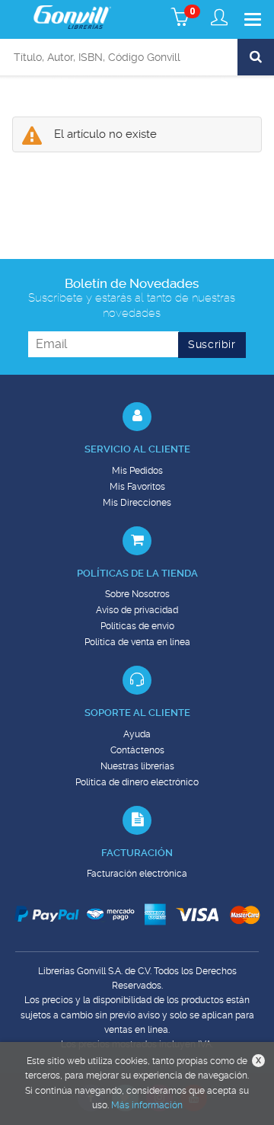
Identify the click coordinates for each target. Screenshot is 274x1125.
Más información (147, 1105)
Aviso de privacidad (137, 610)
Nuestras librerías (137, 766)
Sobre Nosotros (137, 594)
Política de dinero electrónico (137, 782)
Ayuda (137, 734)
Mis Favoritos (137, 486)
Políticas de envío (137, 626)
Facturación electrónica (137, 873)
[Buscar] (255, 57)
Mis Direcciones (137, 502)
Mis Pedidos (137, 470)
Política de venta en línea (137, 642)
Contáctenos (137, 750)
